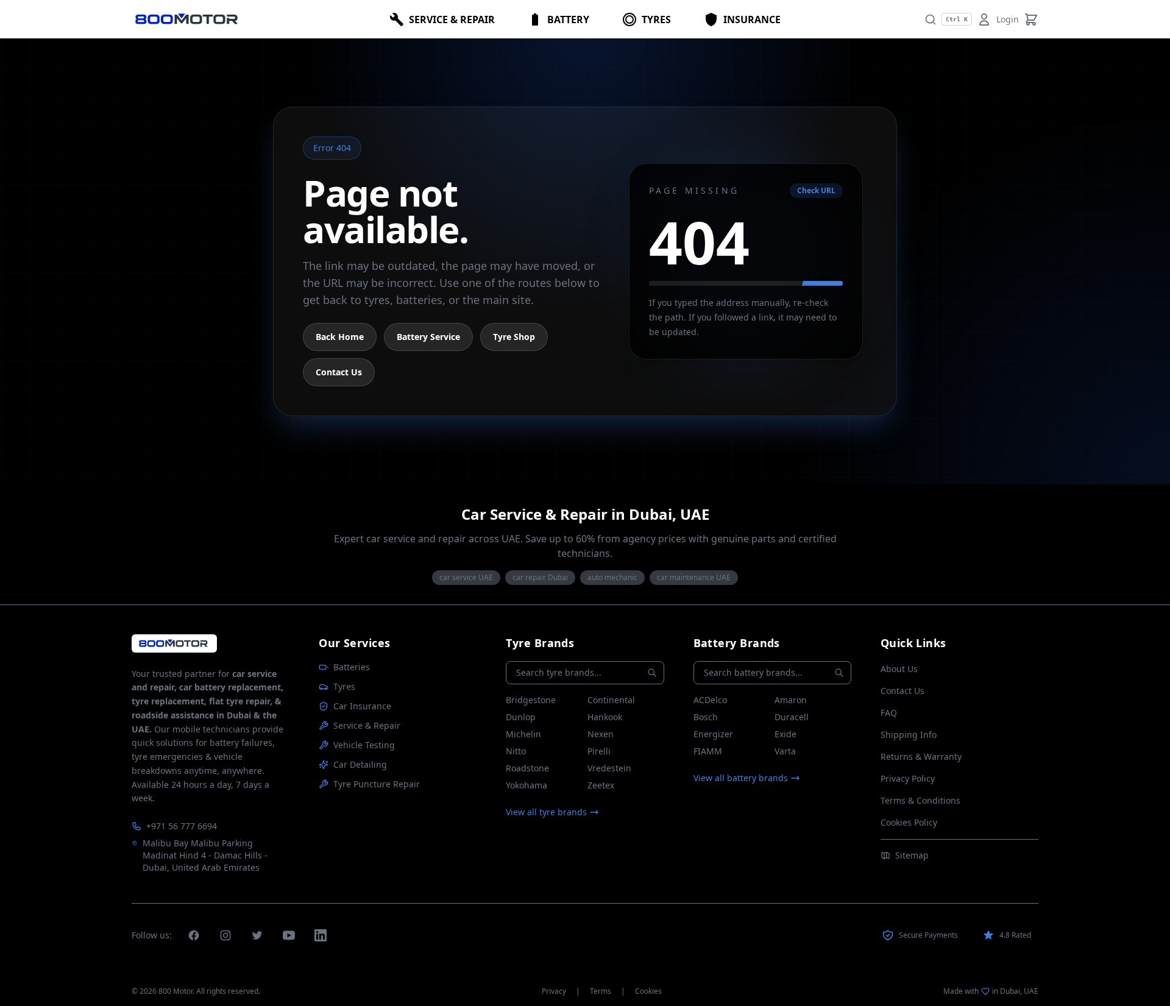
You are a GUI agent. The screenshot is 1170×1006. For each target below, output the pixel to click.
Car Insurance (362, 706)
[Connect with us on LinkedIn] (320, 935)
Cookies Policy (909, 822)
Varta (785, 751)
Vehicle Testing (364, 745)
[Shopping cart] (1031, 19)
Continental (611, 700)
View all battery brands (740, 778)
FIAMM (707, 751)
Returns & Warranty (921, 756)
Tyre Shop (514, 336)
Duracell (792, 717)
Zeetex (600, 785)
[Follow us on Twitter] (257, 935)
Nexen (600, 734)
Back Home (340, 336)
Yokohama (526, 785)
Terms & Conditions (920, 800)
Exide (785, 734)
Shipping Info (909, 734)
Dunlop (521, 717)
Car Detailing (360, 764)
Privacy (554, 991)
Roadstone (527, 768)
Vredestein (609, 768)
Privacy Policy (908, 778)
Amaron (791, 700)
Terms (600, 991)
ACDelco (710, 700)
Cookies (648, 991)
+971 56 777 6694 (181, 826)
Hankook (604, 717)
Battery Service (428, 336)
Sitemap (912, 855)
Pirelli (599, 751)
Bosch (705, 717)
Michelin (523, 734)
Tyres (344, 686)
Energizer (713, 734)
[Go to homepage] (174, 643)
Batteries (351, 667)
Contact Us (339, 372)
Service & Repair (366, 725)
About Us (899, 669)
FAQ (889, 712)
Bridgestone (531, 700)
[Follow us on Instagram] (225, 935)
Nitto (516, 751)
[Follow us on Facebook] (194, 935)
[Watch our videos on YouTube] (289, 935)
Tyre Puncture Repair (376, 784)
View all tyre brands (546, 812)
